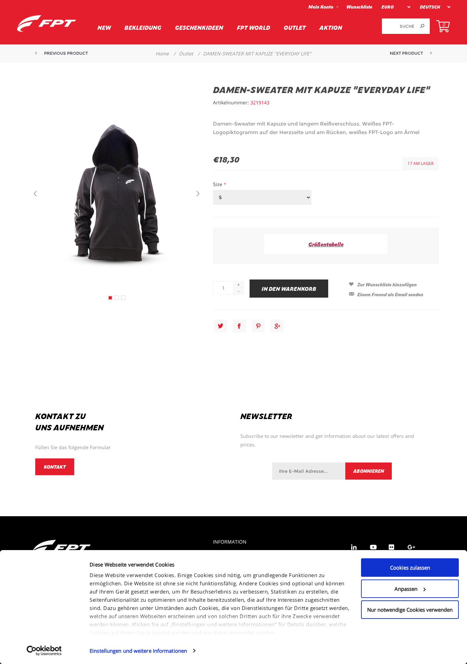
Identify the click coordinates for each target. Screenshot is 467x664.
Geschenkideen (199, 27)
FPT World (253, 27)
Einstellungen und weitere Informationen (138, 650)
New (104, 27)
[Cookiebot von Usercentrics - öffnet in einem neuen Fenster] (44, 651)
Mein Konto (320, 6)
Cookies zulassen (410, 567)
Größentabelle (326, 244)
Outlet (295, 27)
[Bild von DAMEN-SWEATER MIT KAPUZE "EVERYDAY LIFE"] (110, 298)
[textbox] (398, 26)
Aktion (330, 27)
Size (218, 184)
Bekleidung (142, 27)
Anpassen (406, 588)
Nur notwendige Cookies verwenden (410, 609)
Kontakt (55, 467)
